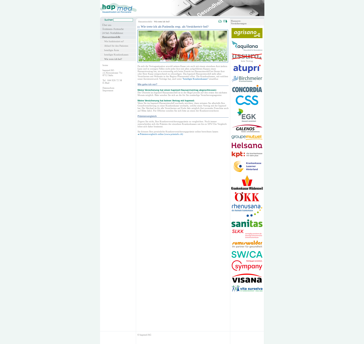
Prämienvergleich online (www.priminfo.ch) (161, 134)
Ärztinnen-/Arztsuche (113, 29)
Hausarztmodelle (111, 37)
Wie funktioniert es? (114, 41)
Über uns (106, 25)
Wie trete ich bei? (113, 59)
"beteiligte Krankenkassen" (195, 79)
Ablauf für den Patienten (116, 45)
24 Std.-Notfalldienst (112, 33)
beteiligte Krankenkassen (116, 54)
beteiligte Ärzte (111, 50)
